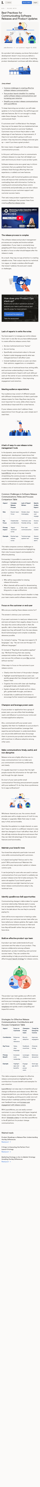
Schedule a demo (13, 1118)
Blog (3, 8)
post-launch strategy (16, 959)
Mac (28, 658)
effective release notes (16, 203)
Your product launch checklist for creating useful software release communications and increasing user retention (20, 95)
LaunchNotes (6, 473)
